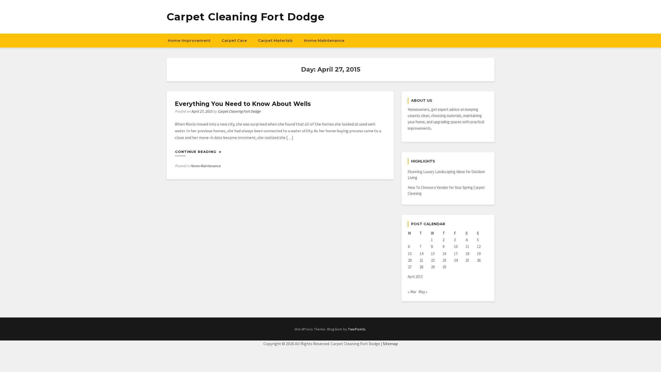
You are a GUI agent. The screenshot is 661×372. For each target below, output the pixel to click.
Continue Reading (196, 152)
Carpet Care (234, 40)
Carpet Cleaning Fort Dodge (246, 16)
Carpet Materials (275, 40)
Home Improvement (189, 40)
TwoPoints (357, 329)
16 (444, 253)
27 (410, 267)
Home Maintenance (324, 40)
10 (456, 246)
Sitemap (390, 343)
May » (423, 291)
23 (444, 260)
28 (421, 267)
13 (410, 253)
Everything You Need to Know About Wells (243, 103)
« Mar (412, 291)
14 (421, 253)
